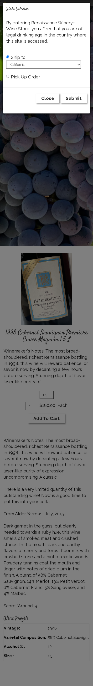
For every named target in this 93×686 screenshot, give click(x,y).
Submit (74, 98)
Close (47, 98)
